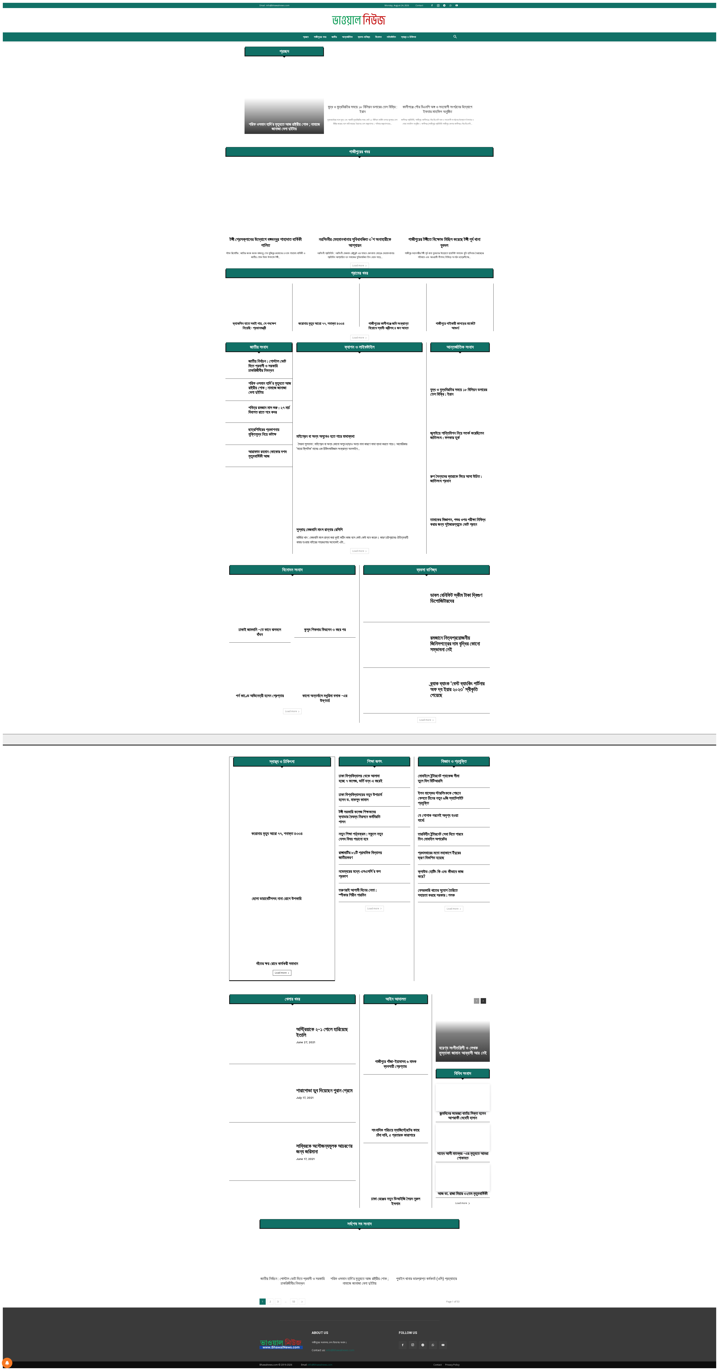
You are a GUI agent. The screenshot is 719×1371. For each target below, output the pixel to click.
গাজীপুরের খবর (320, 37)
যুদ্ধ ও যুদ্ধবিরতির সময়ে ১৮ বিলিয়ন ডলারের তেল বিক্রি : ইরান (362, 109)
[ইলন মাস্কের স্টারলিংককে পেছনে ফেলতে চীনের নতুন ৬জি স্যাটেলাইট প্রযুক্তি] (479, 797)
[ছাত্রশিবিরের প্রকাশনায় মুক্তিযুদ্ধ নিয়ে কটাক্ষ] (235, 433)
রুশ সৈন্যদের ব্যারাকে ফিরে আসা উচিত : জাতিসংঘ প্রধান (456, 478)
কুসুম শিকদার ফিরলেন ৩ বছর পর (325, 629)
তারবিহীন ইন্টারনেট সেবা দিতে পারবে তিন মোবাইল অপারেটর (440, 836)
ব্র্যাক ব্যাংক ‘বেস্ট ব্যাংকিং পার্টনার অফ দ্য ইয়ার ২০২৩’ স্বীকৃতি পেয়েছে (457, 689)
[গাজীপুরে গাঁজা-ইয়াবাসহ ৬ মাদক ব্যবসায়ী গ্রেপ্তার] (395, 1035)
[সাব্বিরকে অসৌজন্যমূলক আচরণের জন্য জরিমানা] (260, 1151)
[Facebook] (432, 5)
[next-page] (483, 1001)
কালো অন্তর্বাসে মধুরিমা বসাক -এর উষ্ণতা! (324, 698)
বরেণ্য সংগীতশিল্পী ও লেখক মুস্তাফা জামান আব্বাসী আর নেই (463, 1050)
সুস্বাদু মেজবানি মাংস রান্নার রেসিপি (319, 529)
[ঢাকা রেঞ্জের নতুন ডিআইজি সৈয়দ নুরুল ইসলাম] (395, 1173)
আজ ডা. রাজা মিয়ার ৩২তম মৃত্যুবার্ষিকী (463, 1193)
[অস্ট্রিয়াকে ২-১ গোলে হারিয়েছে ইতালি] (260, 1035)
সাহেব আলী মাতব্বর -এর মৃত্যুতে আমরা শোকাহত (462, 1155)
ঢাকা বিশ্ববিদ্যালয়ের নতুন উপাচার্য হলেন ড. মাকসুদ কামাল (360, 797)
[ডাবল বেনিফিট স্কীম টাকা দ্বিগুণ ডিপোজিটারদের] (395, 599)
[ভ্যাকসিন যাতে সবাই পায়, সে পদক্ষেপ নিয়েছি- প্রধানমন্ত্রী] (259, 301)
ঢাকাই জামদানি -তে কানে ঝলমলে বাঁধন (260, 632)
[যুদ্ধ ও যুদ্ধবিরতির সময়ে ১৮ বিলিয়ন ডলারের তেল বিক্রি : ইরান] (362, 74)
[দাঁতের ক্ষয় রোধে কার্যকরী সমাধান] (282, 931)
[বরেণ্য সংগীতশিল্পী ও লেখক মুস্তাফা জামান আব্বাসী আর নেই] (463, 1028)
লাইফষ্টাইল (391, 37)
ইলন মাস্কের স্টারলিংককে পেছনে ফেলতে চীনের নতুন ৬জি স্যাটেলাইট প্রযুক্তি (440, 797)
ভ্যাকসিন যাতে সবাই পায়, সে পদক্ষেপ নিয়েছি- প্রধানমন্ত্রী (254, 325)
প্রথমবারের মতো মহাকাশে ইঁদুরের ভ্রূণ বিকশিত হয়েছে (439, 855)
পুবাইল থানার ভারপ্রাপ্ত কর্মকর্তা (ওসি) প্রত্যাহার (284, 128)
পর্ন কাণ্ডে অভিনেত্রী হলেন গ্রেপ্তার (260, 695)
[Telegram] (444, 5)
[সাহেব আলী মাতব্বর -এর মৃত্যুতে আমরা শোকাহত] (463, 1137)
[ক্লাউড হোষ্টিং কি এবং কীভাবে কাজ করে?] (479, 874)
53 (293, 1301)
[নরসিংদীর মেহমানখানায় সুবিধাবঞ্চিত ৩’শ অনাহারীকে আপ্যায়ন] (359, 198)
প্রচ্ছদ (306, 37)
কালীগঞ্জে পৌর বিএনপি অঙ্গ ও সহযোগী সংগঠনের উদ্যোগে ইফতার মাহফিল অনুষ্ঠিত (437, 109)
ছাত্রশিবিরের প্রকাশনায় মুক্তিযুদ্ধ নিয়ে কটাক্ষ (263, 431)
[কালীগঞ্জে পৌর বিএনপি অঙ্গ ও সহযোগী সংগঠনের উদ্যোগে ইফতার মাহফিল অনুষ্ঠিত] (438, 74)
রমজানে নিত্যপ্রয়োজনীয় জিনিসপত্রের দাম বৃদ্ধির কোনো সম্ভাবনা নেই (455, 643)
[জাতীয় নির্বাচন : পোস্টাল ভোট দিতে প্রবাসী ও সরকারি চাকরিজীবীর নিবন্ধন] (235, 367)
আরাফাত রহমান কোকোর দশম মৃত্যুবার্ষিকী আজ (267, 453)
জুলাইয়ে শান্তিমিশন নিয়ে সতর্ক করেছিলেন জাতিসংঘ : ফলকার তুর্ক (457, 435)
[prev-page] (476, 1001)
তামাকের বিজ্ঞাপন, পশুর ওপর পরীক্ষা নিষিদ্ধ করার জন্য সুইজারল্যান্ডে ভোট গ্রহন (458, 521)
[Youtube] (456, 5)
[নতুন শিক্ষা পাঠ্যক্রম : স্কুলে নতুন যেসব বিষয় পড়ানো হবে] (399, 836)
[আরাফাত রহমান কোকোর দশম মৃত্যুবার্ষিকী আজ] (235, 455)
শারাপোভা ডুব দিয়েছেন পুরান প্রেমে (324, 1090)
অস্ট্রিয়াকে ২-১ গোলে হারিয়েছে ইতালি (322, 1032)
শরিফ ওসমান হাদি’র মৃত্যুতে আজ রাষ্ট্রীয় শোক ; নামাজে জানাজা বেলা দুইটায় (269, 388)
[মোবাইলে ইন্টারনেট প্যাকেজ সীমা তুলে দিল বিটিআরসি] (479, 778)
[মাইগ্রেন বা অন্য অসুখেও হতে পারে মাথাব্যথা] (359, 395)
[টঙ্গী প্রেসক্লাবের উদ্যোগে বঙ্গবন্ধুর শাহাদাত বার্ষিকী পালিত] (270, 198)
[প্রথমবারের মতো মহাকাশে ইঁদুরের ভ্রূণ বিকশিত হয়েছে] (479, 855)
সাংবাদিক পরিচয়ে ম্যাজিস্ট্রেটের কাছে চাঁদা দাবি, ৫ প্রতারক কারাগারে (396, 1132)
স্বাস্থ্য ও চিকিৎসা (408, 37)
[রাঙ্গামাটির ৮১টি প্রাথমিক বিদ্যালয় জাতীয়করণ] (399, 855)
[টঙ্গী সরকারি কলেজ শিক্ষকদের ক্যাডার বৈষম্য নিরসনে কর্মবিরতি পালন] (399, 815)
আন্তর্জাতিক (347, 37)
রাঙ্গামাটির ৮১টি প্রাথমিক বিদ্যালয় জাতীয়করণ (360, 855)
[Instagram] (438, 5)
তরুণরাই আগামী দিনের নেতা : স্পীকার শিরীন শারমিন (358, 892)
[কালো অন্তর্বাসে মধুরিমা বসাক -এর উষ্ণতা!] (325, 670)
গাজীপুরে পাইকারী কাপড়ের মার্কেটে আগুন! (455, 325)
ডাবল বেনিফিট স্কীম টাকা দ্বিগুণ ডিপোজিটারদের (456, 598)
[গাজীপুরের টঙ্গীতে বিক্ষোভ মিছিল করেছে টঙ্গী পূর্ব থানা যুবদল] (449, 198)
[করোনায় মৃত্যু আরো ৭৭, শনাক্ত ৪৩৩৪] (326, 301)
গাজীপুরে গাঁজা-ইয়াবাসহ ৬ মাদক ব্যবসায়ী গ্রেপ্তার (395, 1064)
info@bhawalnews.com (277, 5)
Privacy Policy (452, 1364)
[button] (454, 37)
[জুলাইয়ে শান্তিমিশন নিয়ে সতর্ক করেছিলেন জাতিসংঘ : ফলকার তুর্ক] (460, 416)
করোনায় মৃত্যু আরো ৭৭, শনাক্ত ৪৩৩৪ (321, 323)
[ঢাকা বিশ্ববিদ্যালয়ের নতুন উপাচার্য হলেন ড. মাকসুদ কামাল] (399, 797)
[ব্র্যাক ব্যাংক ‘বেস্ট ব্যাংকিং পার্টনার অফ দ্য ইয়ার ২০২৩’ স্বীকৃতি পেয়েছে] (395, 690)
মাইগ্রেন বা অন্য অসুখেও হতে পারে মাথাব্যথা (325, 436)
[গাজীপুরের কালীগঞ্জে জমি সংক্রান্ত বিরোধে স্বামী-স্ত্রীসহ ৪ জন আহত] (393, 301)
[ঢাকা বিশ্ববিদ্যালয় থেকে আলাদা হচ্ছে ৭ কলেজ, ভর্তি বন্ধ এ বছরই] (399, 778)
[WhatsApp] (450, 5)
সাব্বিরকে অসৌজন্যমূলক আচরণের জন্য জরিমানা (324, 1148)
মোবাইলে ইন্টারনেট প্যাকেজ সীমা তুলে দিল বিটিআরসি (438, 778)
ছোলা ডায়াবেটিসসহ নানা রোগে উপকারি (277, 898)
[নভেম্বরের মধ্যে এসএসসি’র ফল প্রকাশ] (399, 873)
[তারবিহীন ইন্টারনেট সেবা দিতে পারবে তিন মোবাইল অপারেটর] (479, 836)
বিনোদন (378, 37)
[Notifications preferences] (7, 1363)
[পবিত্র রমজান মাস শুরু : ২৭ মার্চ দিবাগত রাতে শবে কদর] (235, 411)
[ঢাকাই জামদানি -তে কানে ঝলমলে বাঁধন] (260, 604)
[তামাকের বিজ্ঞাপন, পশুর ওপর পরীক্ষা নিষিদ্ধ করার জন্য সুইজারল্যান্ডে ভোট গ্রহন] (460, 502)
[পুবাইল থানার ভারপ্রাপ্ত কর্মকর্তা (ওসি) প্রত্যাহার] (284, 98)
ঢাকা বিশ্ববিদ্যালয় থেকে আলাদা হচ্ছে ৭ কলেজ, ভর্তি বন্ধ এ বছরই (360, 778)
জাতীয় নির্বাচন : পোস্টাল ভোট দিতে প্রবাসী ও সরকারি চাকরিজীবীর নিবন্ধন (267, 365)
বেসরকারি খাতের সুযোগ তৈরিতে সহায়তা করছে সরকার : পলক (438, 893)
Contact (419, 5)
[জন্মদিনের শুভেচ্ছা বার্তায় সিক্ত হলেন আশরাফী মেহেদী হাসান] (463, 1097)
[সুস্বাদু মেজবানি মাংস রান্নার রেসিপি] (359, 489)
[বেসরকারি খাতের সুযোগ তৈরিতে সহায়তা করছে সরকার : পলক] (479, 892)
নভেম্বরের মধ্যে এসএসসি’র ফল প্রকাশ (360, 874)
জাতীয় (334, 37)
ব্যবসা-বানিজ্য (364, 37)
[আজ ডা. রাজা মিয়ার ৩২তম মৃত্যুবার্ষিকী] (463, 1177)
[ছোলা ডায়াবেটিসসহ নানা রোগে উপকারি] (282, 866)
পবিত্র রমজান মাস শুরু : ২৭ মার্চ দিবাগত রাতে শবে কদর (269, 409)
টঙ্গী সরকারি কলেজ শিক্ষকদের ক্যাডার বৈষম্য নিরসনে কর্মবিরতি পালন (359, 816)
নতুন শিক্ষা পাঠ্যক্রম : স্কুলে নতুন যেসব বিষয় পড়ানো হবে (361, 836)
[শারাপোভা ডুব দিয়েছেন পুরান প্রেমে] (260, 1093)
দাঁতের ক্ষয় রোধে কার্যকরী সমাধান (277, 963)
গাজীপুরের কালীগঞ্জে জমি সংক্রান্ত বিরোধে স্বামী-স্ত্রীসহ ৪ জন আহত (388, 325)
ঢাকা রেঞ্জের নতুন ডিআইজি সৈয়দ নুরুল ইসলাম (395, 1201)
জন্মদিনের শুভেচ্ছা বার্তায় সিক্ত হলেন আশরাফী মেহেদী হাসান (463, 1115)
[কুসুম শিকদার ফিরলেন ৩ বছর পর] (325, 604)
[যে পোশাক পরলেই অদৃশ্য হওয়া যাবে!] (479, 817)
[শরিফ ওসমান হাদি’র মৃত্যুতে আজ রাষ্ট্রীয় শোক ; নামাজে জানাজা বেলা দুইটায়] (235, 389)
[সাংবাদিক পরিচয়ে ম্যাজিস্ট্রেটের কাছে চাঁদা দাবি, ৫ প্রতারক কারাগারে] (395, 1104)
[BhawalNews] (359, 20)
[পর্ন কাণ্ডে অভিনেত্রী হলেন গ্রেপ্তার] (260, 670)
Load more (358, 265)
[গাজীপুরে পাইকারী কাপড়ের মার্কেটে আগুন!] (460, 301)
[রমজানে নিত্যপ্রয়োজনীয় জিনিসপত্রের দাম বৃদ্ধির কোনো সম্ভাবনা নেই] (395, 645)
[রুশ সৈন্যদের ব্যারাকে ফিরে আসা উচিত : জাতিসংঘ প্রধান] (460, 459)
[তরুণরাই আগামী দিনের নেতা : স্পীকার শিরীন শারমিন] (399, 892)
